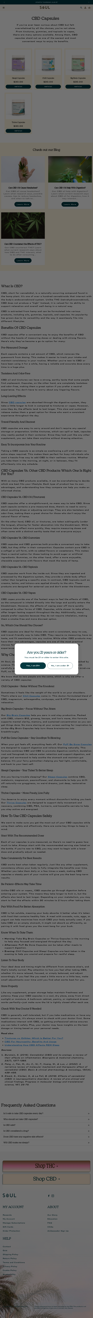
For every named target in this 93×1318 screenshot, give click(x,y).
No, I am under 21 (60, 665)
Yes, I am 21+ (33, 665)
